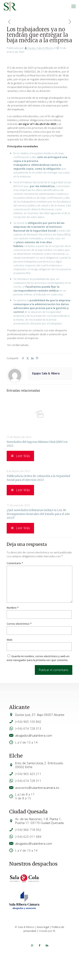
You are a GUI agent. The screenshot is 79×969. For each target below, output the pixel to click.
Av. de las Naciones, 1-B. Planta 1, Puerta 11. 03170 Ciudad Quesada (39, 821)
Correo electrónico (19, 623)
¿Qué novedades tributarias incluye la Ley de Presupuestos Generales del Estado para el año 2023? (38, 514)
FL (54, 931)
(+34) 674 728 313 (28, 728)
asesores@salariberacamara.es (37, 788)
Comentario (15, 563)
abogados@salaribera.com (33, 735)
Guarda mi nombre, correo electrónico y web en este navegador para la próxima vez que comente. (38, 658)
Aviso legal (43, 927)
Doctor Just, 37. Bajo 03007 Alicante (39, 715)
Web (9, 640)
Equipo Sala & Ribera (40, 48)
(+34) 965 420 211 (28, 774)
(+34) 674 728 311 (28, 781)
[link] (24, 878)
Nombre (13, 607)
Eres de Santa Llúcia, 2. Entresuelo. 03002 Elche (39, 765)
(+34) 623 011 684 (28, 837)
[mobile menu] (73, 6)
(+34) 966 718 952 (28, 830)
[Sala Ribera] (10, 6)
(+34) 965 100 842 (28, 722)
